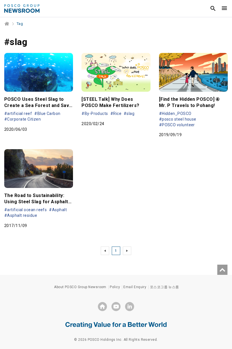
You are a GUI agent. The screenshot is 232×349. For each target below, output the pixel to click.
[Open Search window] (213, 8)
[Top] (222, 270)
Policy (115, 287)
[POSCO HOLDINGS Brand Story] (116, 324)
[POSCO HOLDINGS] (102, 306)
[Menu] (224, 8)
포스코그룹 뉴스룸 (164, 287)
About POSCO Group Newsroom (80, 287)
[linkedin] (129, 306)
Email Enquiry (134, 287)
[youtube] (116, 306)
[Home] (7, 24)
